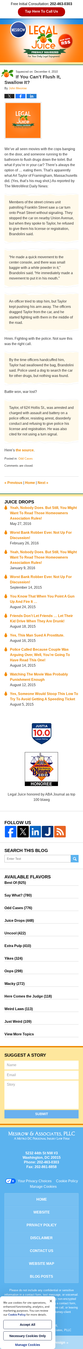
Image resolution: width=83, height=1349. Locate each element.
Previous (13, 483)
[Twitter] (23, 831)
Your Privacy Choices (35, 1181)
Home (30, 483)
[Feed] (60, 831)
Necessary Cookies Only (27, 1336)
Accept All (27, 1324)
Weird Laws (18, 1009)
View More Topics (19, 1034)
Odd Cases (25, 458)
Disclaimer (41, 1238)
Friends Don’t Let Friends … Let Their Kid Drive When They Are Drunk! (41, 618)
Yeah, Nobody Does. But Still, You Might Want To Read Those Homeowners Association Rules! (43, 513)
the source (25, 450)
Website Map (41, 1264)
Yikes (13, 958)
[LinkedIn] (35, 831)
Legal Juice (41, 39)
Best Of (15, 883)
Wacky (14, 984)
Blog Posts (41, 1276)
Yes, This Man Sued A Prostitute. (37, 635)
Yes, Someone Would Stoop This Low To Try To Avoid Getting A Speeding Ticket (44, 696)
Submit (41, 1114)
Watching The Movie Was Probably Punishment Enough (39, 676)
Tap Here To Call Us (41, 11)
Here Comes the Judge (28, 996)
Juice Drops (19, 501)
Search (75, 859)
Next (43, 483)
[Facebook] (10, 831)
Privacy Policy (42, 1225)
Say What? (18, 895)
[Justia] (47, 831)
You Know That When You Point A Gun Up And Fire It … (42, 599)
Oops (13, 971)
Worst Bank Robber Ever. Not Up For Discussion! (41, 535)
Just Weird (17, 1021)
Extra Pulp (17, 946)
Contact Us (41, 1251)
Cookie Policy (67, 1181)
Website (41, 1212)
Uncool (15, 933)
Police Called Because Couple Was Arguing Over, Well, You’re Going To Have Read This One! (40, 655)
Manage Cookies (43, 1186)
